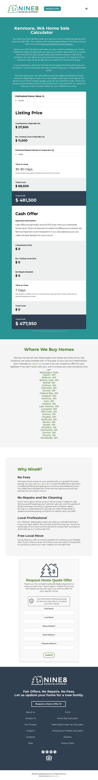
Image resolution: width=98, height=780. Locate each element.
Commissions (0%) (23, 245)
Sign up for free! (62, 331)
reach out (37, 363)
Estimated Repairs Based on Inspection (34, 150)
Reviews (67, 737)
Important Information (25, 221)
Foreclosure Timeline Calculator (67, 731)
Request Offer (52, 9)
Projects (30, 731)
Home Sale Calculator (67, 718)
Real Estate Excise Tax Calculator (67, 724)
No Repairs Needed (24, 272)
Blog (30, 743)
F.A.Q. (67, 712)
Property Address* (49, 643)
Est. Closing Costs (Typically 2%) (29, 137)
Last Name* (49, 617)
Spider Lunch (55, 776)
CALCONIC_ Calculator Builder (46, 331)
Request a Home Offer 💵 (48, 704)
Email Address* (49, 635)
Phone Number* (49, 626)
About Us (30, 712)
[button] (86, 8)
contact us (44, 81)
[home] (25, 9)
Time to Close (21, 164)
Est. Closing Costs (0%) (25, 258)
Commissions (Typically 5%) (27, 123)
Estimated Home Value (29, 96)
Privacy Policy (67, 743)
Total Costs (20, 182)
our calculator (44, 484)
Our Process (30, 724)
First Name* (49, 609)
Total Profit (20, 196)
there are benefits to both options (56, 44)
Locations (30, 737)
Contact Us (30, 718)
